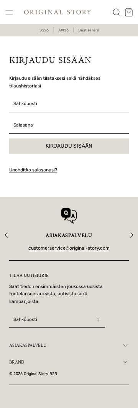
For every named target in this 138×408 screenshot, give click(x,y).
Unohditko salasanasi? (33, 170)
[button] (9, 12)
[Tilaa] (98, 319)
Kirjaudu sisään (69, 146)
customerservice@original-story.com (69, 248)
